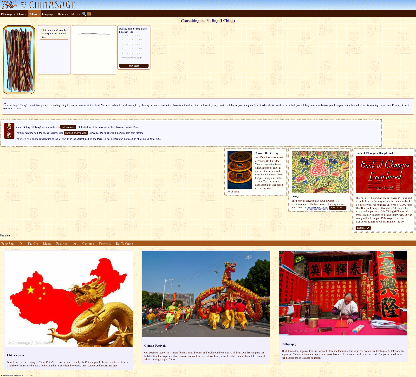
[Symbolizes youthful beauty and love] (320, 192)
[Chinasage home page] (9, 5)
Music (47, 243)
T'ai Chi (33, 243)
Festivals (105, 243)
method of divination (76, 132)
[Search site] (84, 13)
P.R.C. (74, 14)
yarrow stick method (89, 105)
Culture (33, 14)
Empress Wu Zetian (317, 207)
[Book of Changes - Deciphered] (384, 192)
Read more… (338, 207)
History (62, 14)
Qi (21, 243)
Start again (134, 65)
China (20, 14)
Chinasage (7, 14)
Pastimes (62, 243)
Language (47, 14)
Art (75, 243)
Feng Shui (8, 243)
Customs (88, 243)
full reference (68, 127)
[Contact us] (89, 13)
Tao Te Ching (124, 243)
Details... (363, 227)
